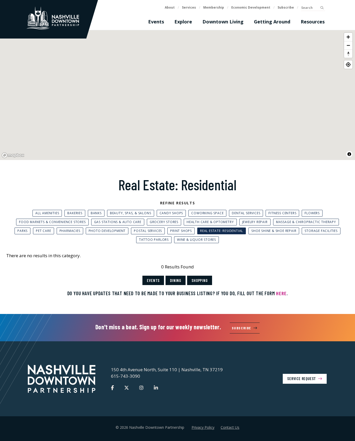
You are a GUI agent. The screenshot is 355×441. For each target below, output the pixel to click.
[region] (177, 95)
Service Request (301, 378)
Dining (175, 280)
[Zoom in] (348, 37)
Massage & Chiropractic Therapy (306, 222)
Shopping (199, 280)
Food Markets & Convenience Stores (52, 222)
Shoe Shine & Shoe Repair (273, 231)
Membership (213, 7)
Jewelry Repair (255, 222)
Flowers (312, 213)
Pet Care (43, 231)
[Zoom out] (348, 45)
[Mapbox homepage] (13, 155)
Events (156, 21)
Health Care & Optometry (210, 222)
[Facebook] (112, 388)
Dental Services (246, 213)
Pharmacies (70, 231)
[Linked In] (156, 388)
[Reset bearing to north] (348, 53)
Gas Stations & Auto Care (117, 222)
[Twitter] (126, 388)
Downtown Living (223, 21)
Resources (313, 21)
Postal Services (148, 231)
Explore (183, 21)
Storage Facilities (321, 231)
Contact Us (230, 427)
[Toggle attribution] (349, 154)
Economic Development (250, 7)
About (170, 7)
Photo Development (107, 231)
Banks (96, 213)
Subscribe (286, 7)
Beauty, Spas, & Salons (130, 213)
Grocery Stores (164, 222)
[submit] (321, 8)
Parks (22, 231)
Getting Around (272, 21)
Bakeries (74, 213)
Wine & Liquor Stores (196, 239)
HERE (281, 293)
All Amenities (47, 213)
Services (189, 7)
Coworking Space (207, 213)
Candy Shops (171, 213)
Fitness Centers (282, 213)
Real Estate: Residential (221, 231)
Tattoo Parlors (154, 239)
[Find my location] (348, 64)
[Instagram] (141, 388)
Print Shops (181, 231)
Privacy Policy (203, 427)
